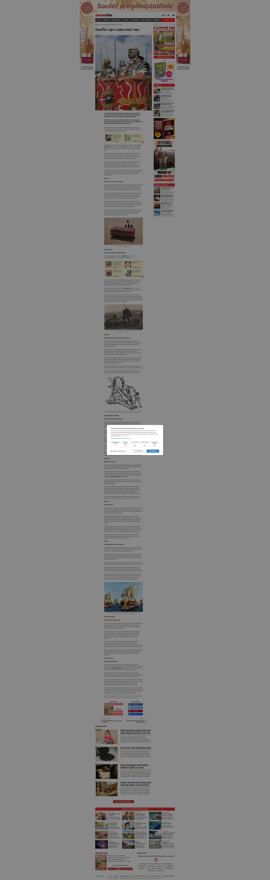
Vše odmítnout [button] (138, 451)
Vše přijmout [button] (153, 451)
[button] (135, 438)
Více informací (125, 436)
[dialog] (135, 440)
